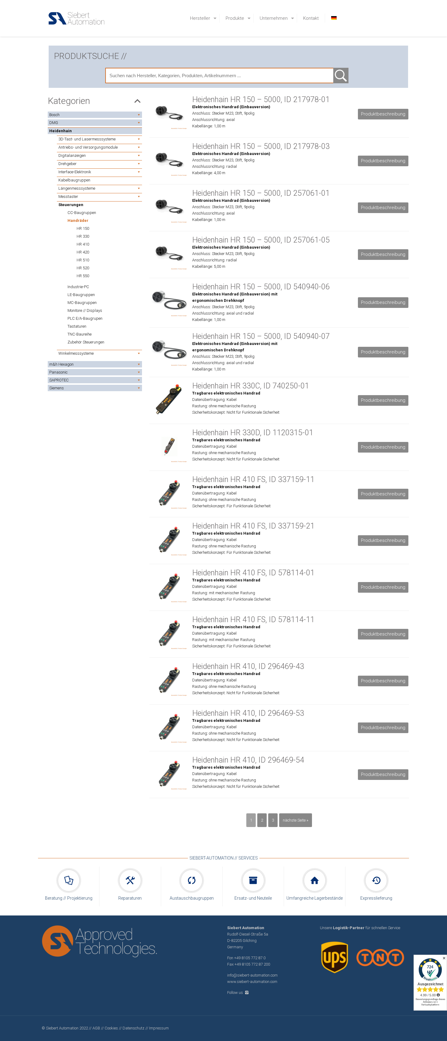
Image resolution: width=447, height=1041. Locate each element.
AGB (96, 1028)
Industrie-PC (78, 286)
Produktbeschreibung (383, 114)
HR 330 (83, 236)
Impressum (159, 1028)
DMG (53, 122)
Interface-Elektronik (74, 172)
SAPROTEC (59, 380)
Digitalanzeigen (72, 155)
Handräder (78, 220)
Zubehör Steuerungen (86, 342)
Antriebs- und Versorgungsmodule (88, 147)
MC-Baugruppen (82, 302)
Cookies (111, 1028)
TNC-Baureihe (80, 334)
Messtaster (68, 196)
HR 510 (83, 260)
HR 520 (83, 268)
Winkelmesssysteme (76, 353)
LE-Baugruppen (81, 294)
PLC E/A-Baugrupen (85, 318)
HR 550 (83, 276)
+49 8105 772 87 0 (249, 958)
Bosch (54, 114)
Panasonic (58, 372)
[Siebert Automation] (77, 18)
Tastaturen (77, 326)
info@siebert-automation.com (252, 975)
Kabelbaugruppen (74, 180)
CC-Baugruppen (82, 212)
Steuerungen (70, 204)
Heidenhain (60, 131)
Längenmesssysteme (76, 188)
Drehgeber (67, 163)
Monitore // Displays (85, 310)
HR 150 (83, 228)
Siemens (56, 388)
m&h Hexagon (61, 364)
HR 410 (83, 244)
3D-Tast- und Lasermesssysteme (87, 139)
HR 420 (83, 252)
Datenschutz (134, 1028)
